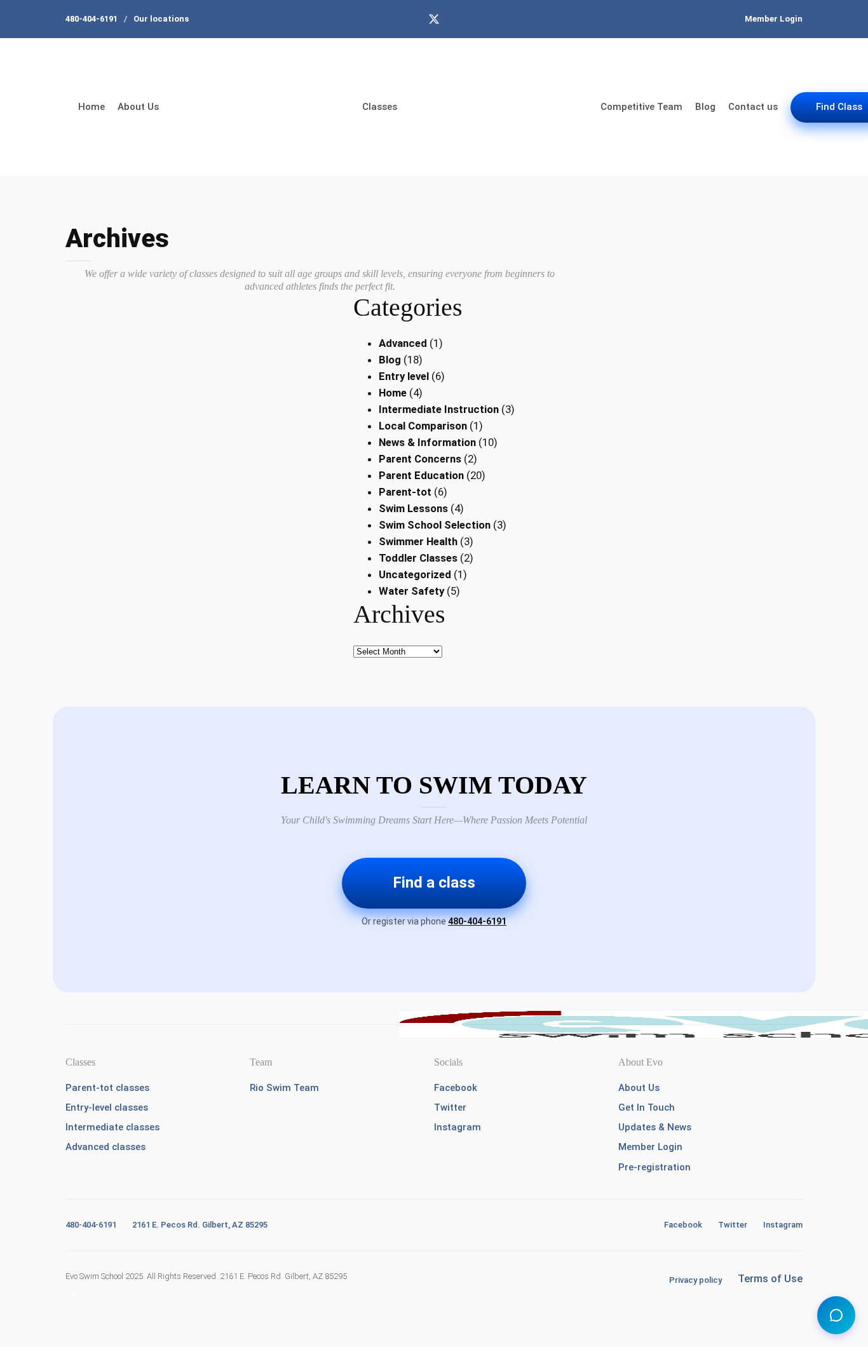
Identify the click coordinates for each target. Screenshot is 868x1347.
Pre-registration (654, 1167)
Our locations (161, 19)
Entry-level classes (106, 1107)
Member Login (774, 19)
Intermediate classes (112, 1127)
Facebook (455, 1087)
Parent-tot (405, 491)
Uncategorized (415, 574)
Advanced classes (105, 1147)
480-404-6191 (91, 19)
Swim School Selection (435, 524)
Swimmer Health (418, 541)
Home (91, 106)
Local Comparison (423, 425)
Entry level (404, 376)
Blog (705, 106)
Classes (379, 106)
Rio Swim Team (284, 1087)
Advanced (403, 343)
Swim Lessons (413, 508)
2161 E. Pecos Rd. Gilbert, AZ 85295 (200, 1224)
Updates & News (654, 1127)
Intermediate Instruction (439, 409)
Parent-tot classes (107, 1087)
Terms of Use (770, 1278)
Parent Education (421, 475)
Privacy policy (695, 1280)
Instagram (457, 1127)
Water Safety (411, 591)
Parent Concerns (420, 458)
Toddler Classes (418, 558)
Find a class (434, 882)
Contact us (753, 106)
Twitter (450, 1107)
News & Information (427, 442)
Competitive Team (641, 106)
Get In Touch (646, 1107)
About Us (138, 106)
